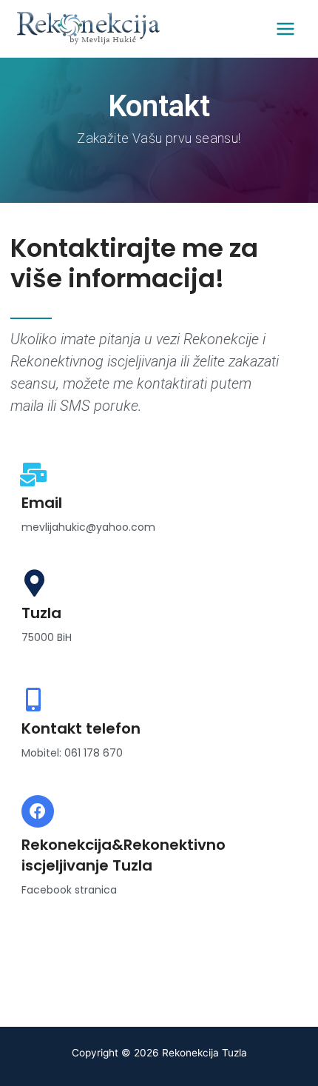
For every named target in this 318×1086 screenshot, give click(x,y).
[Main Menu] (286, 28)
